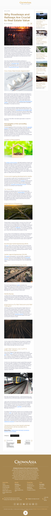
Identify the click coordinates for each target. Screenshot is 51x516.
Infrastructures (15, 435)
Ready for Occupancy (30, 488)
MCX (7, 245)
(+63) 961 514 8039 (46, 499)
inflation (6, 102)
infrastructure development (25, 101)
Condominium (30, 485)
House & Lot (30, 484)
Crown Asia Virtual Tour (7, 493)
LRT (5, 354)
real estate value (15, 63)
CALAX (7, 256)
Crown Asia (17, 488)
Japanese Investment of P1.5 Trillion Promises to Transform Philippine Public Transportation (41, 40)
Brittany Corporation (18, 485)
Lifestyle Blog (6, 485)
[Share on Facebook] (28, 23)
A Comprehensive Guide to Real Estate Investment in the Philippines (10, 444)
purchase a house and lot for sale (18, 184)
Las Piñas (19, 406)
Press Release (6, 487)
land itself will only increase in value (24, 110)
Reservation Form (7, 490)
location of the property (11, 162)
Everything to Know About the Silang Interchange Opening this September (41, 55)
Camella (17, 486)
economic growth (19, 314)
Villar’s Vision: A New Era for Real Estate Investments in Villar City (41, 70)
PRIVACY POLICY (37, 509)
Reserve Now (42, 488)
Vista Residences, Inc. (19, 491)
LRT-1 (11, 353)
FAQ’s (4, 484)
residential (18, 227)
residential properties (9, 421)
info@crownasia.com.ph (33, 498)
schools (23, 180)
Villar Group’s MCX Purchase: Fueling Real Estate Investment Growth (41, 85)
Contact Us (5, 489)
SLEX (18, 285)
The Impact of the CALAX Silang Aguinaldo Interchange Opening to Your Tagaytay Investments (41, 23)
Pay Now (41, 486)
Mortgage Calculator (42, 485)
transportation (21, 192)
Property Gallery (31, 490)
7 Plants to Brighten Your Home (27, 442)
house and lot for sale (14, 67)
